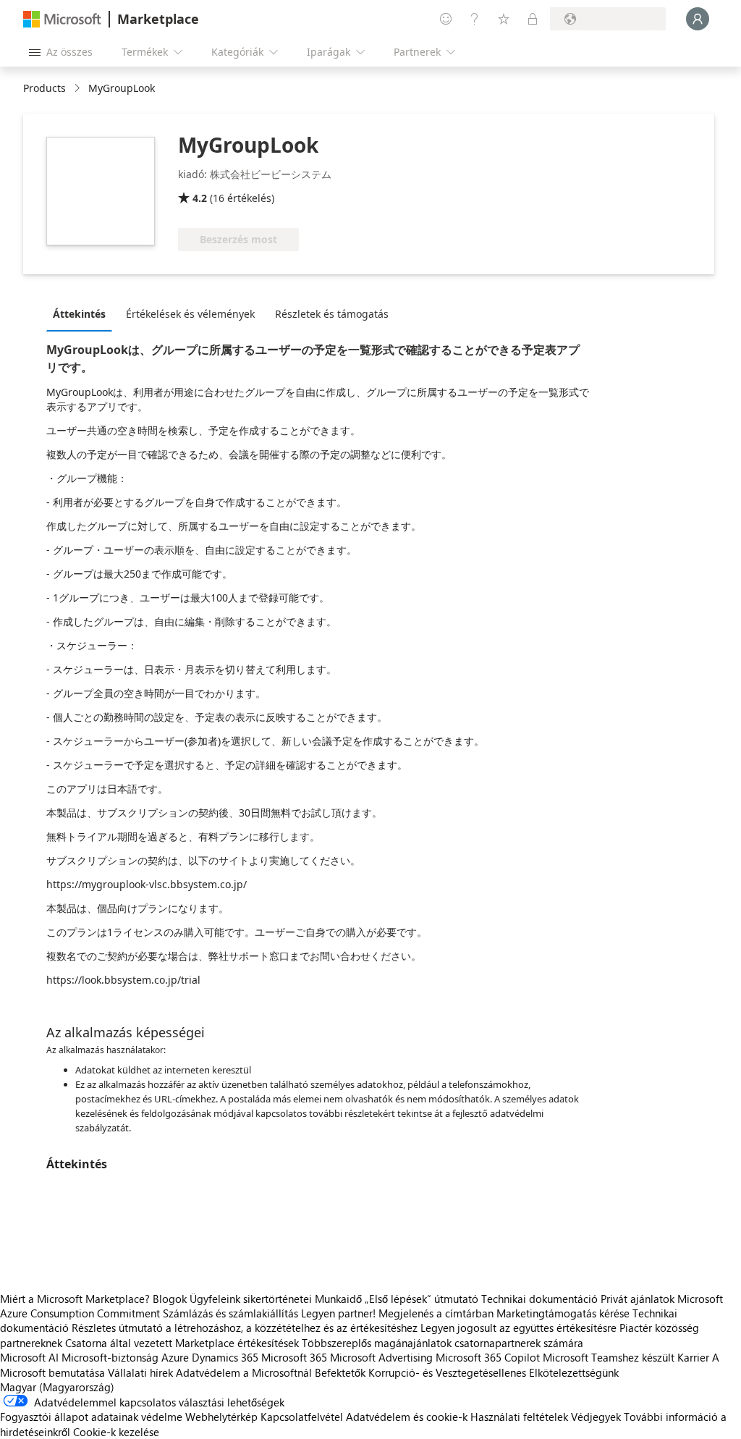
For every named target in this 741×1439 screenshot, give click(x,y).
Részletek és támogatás (332, 314)
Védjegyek (596, 1416)
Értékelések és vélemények (190, 314)
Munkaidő (338, 1298)
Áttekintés (79, 314)
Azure (175, 1357)
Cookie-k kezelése (116, 1432)
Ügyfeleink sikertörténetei (251, 1298)
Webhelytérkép (221, 1416)
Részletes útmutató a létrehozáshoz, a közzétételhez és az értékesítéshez (245, 1327)
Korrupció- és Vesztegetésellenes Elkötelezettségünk (493, 1372)
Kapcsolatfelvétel (302, 1416)
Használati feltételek (519, 1416)
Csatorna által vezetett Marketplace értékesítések (182, 1342)
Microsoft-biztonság (110, 1357)
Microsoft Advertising (381, 1357)
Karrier (693, 1357)
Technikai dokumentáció (539, 1298)
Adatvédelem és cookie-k (406, 1416)
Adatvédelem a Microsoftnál (244, 1372)
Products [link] (44, 88)
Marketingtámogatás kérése (563, 1313)
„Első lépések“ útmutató (421, 1298)
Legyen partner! (338, 1313)
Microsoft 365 (294, 1357)
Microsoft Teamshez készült (608, 1357)
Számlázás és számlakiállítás (230, 1313)
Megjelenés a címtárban (436, 1313)
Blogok (170, 1298)
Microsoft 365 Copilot (488, 1357)
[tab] (82, 313)
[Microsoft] (62, 19)
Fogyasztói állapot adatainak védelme (91, 1416)
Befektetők (340, 1372)
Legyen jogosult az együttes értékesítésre (518, 1327)
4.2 (199, 198)
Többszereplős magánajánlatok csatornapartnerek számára (442, 1342)
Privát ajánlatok (637, 1298)
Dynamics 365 (225, 1357)
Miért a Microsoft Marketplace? (75, 1298)
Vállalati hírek (140, 1372)
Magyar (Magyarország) (57, 1387)
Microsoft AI (29, 1357)
